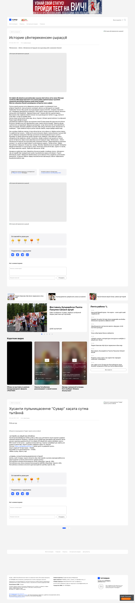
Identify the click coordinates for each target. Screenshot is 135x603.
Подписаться (126, 598)
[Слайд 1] (41, 334)
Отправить (61, 278)
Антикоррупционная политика (16, 593)
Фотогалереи (13, 24)
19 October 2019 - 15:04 (14, 42)
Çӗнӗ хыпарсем (15, 32)
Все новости (108, 369)
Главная (42, 24)
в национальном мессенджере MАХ (51, 172)
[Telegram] (22, 254)
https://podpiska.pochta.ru (24, 446)
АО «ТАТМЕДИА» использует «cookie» (18, 594)
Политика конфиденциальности (17, 596)
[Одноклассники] (17, 254)
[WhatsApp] (27, 254)
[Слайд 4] (49, 334)
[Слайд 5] (52, 334)
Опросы (22, 24)
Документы (86, 552)
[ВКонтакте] (12, 254)
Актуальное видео (32, 24)
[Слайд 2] (44, 334)
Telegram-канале (17, 172)
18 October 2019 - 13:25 (14, 418)
